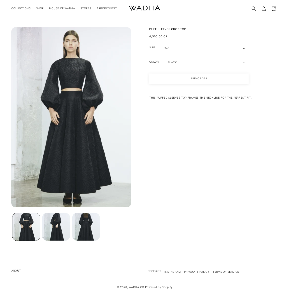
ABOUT (16, 270)
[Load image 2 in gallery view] (56, 227)
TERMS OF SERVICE (226, 271)
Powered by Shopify (158, 287)
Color (153, 61)
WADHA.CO (136, 287)
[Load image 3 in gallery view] (86, 227)
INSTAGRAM (172, 271)
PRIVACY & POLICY (197, 271)
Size (152, 47)
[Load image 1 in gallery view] (26, 227)
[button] (254, 9)
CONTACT (154, 271)
